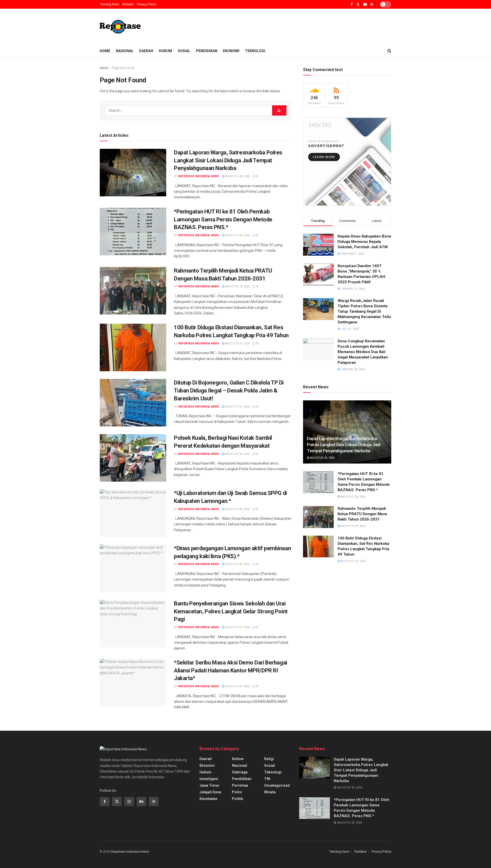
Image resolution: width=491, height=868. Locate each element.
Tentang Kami (109, 4)
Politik (237, 799)
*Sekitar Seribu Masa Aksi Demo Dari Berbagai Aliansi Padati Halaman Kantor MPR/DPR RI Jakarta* (230, 670)
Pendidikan (206, 51)
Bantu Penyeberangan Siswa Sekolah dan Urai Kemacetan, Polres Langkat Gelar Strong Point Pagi (231, 611)
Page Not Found (123, 68)
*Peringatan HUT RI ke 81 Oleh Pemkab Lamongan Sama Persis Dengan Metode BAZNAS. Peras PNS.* (223, 219)
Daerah (146, 51)
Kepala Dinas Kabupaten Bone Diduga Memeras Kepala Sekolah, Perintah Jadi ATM (364, 241)
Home (105, 51)
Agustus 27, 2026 (237, 627)
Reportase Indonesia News (198, 176)
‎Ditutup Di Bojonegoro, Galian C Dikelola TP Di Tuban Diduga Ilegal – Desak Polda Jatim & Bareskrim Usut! (229, 390)
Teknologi (255, 51)
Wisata (270, 792)
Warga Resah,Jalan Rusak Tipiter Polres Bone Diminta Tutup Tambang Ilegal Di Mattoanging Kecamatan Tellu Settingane (364, 311)
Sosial (184, 51)
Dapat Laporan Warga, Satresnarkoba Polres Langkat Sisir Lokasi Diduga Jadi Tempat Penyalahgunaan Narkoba (228, 160)
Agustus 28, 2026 (237, 454)
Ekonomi (231, 51)
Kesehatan (208, 799)
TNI (267, 779)
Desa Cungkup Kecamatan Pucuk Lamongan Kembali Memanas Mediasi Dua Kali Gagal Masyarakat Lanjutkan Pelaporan (363, 352)
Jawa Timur (209, 785)
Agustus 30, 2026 (237, 176)
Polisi (237, 792)
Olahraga (240, 772)
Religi (269, 759)
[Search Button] (279, 110)
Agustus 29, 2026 (237, 286)
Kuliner (238, 759)
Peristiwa (240, 785)
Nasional (124, 51)
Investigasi (208, 779)
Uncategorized (277, 785)
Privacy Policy (146, 4)
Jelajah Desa (210, 792)
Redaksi (128, 4)
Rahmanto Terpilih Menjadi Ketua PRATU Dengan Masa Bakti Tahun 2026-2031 (362, 514)
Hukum (165, 51)
